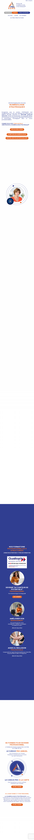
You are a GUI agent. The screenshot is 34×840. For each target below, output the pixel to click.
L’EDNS (16, 15)
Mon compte (29, 0)
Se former (22, 15)
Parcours (8, 12)
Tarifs (15, 12)
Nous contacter (24, 12)
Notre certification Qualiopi (17, 138)
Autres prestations (17, 18)
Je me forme (17, 786)
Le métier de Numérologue (17, 134)
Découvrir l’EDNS (17, 129)
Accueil (10, 15)
